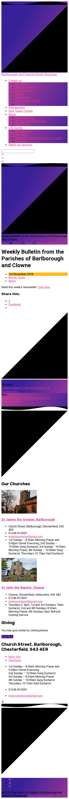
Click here (44, 287)
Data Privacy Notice (28, 101)
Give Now (7, 636)
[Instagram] (9, 786)
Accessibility (24, 97)
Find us (20, 94)
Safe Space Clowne (20, 111)
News (28, 243)
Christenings (23, 131)
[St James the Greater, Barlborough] (19, 512)
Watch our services (20, 144)
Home (5, 243)
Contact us (15, 80)
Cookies (21, 104)
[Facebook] (9, 779)
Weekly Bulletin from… (50, 243)
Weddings (22, 134)
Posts (17, 243)
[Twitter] (9, 783)
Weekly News (24, 90)
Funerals (21, 141)
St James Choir (25, 117)
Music (12, 114)
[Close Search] (2, 158)
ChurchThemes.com (40, 796)
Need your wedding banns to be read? (39, 138)
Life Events (15, 128)
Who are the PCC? (27, 87)
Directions (14, 660)
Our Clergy (22, 84)
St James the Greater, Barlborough (28, 520)
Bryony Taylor (16, 277)
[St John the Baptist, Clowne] (19, 580)
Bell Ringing (23, 124)
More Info (14, 657)
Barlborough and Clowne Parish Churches (29, 74)
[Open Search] (2, 161)
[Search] (2, 154)
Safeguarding (16, 107)
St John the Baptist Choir (31, 121)
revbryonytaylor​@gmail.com (25, 536)
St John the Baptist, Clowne (22, 588)
